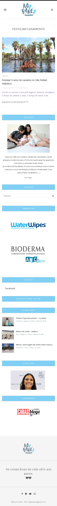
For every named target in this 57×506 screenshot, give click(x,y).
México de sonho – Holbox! (27, 331)
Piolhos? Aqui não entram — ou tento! (31, 318)
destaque (19, 347)
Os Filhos (19, 321)
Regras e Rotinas (29, 321)
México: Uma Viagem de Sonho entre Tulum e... (35, 344)
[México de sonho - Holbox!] (8, 335)
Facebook (10, 288)
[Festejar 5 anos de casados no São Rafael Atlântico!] (28, 55)
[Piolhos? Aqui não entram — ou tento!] (8, 321)
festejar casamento (28, 29)
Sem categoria (21, 334)
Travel (5, 76)
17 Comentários (22, 88)
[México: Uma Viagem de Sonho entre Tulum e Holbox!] (8, 348)
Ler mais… (28, 178)
